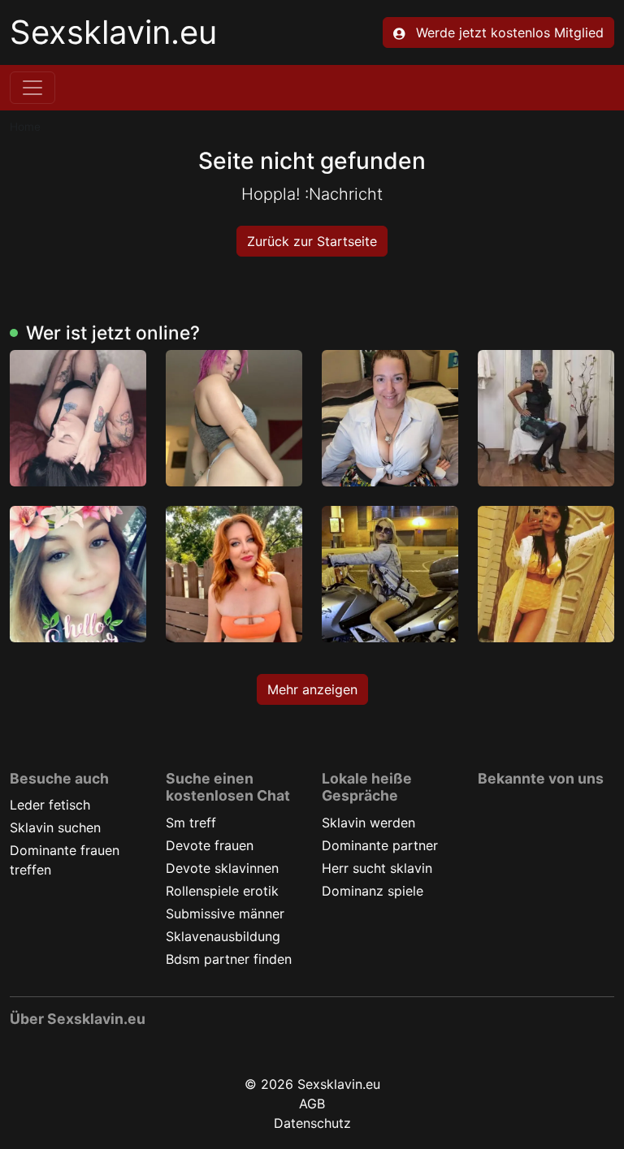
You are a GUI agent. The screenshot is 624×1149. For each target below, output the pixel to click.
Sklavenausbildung (223, 936)
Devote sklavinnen (222, 868)
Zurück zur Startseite (312, 241)
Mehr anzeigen (312, 689)
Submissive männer (225, 913)
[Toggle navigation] (32, 87)
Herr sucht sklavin (377, 868)
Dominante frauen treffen (64, 860)
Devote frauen (210, 845)
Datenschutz (312, 1123)
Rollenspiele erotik (222, 891)
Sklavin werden (368, 822)
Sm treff (191, 822)
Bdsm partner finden (229, 959)
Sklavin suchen (55, 827)
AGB (312, 1103)
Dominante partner (380, 845)
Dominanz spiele (372, 891)
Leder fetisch (50, 805)
